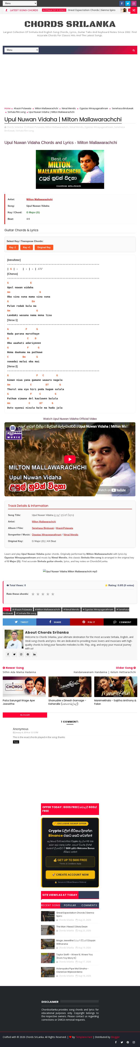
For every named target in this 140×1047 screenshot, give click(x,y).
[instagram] (133, 3)
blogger (25, 714)
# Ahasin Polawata (22, 609)
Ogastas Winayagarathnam (94, 108)
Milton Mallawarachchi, (57, 127)
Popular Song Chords (70, 906)
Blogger (115, 1037)
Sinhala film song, (25, 130)
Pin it (91, 622)
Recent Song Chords (50, 906)
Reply (16, 742)
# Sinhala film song (26, 613)
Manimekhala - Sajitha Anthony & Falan (115, 702)
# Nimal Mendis (71, 609)
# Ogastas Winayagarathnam (98, 609)
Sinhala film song (16, 111)
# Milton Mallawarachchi (47, 609)
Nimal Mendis (69, 108)
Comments (89, 905)
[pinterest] (127, 1042)
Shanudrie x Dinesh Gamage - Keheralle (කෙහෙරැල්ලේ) (67, 702)
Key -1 (12, 247)
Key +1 (26, 247)
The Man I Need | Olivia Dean (72, 926)
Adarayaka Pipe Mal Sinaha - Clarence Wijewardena (72, 970)
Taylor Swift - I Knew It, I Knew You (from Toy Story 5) (74, 956)
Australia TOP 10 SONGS (123, 10)
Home (7, 108)
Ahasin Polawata (22, 108)
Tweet (24, 622)
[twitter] (127, 3)
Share (57, 622)
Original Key (44, 247)
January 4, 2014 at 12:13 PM (26, 732)
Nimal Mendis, (76, 127)
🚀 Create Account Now (70, 874)
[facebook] (121, 3)
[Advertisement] (70, 81)
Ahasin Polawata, (36, 127)
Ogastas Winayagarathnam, (99, 127)
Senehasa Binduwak (122, 108)
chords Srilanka (70, 24)
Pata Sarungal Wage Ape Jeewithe (19, 702)
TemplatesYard (83, 1037)
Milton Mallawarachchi (46, 108)
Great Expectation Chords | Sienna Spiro (75, 10)
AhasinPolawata (64, 528)
